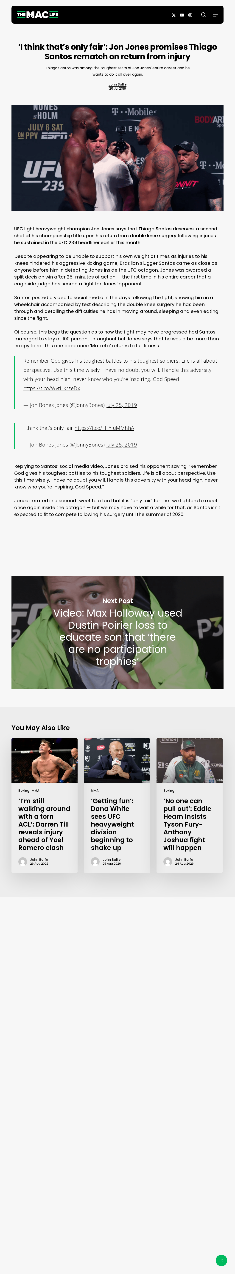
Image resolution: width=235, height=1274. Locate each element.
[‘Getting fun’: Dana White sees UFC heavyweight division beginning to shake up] (117, 805)
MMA (35, 791)
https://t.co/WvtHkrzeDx (51, 388)
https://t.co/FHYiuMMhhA (104, 427)
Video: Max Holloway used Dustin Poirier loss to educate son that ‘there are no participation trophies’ (117, 632)
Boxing (23, 791)
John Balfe (117, 84)
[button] (215, 14)
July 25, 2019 (121, 404)
